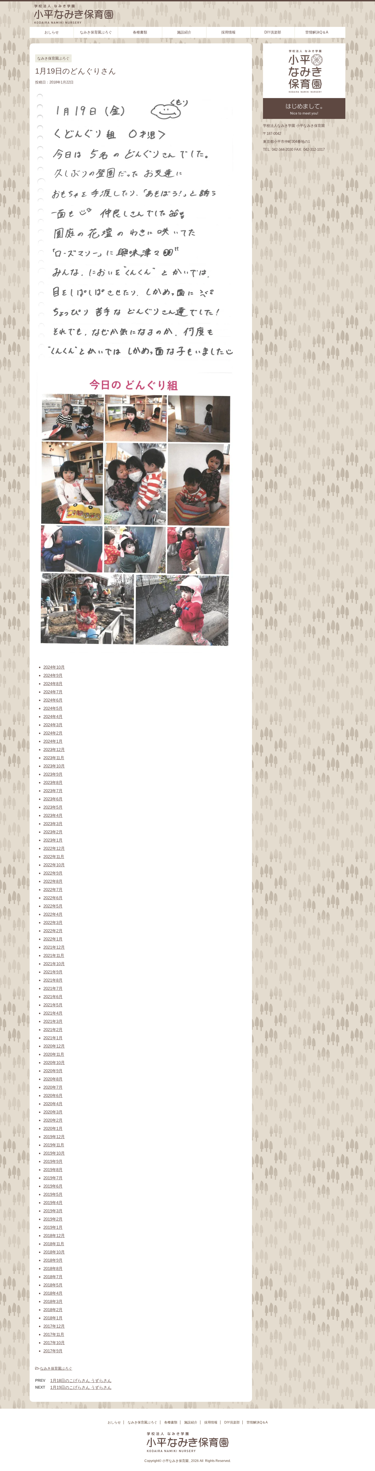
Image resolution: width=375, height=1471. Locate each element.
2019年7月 (53, 1178)
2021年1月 (53, 1037)
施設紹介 (184, 32)
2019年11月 (53, 1145)
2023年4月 (53, 815)
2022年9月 (53, 873)
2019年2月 (53, 1219)
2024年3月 (53, 724)
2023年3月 (53, 823)
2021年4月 (53, 1013)
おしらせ (51, 32)
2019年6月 (53, 1186)
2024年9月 (53, 675)
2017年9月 (53, 1351)
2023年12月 (54, 749)
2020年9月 (53, 1070)
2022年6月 (53, 897)
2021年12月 (54, 947)
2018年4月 (53, 1293)
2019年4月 (53, 1202)
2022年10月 (54, 864)
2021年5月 (53, 1005)
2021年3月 (53, 1021)
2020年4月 (53, 1103)
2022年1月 (53, 939)
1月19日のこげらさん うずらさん (80, 1387)
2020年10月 (54, 1062)
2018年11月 (53, 1243)
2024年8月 (53, 683)
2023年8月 (53, 782)
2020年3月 (53, 1112)
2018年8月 (53, 1268)
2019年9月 (53, 1161)
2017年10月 (54, 1342)
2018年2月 (53, 1309)
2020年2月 (53, 1120)
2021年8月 (53, 980)
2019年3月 (53, 1210)
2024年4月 (53, 716)
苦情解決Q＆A (316, 32)
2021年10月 (54, 963)
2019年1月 (53, 1227)
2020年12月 (54, 1046)
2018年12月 (54, 1235)
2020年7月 (53, 1087)
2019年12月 (54, 1136)
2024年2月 (53, 733)
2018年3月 (53, 1301)
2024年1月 (53, 741)
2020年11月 (53, 1054)
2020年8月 (53, 1079)
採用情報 (228, 32)
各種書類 (140, 32)
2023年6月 (53, 799)
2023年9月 (53, 774)
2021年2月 (53, 1029)
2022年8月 (53, 881)
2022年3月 (53, 922)
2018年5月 (53, 1285)
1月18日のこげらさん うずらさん (80, 1380)
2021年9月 (53, 972)
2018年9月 (53, 1260)
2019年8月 (53, 1169)
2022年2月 (53, 930)
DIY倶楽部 (272, 32)
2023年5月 (53, 807)
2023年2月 (53, 832)
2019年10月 (54, 1153)
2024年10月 (54, 667)
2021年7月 (53, 988)
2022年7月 (53, 889)
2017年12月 (54, 1326)
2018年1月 (53, 1318)
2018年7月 (53, 1276)
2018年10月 (54, 1252)
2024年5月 (53, 708)
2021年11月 (53, 955)
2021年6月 (53, 996)
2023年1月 (53, 840)
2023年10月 (54, 766)
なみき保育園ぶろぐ (96, 32)
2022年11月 (53, 856)
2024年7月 (53, 692)
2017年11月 (53, 1334)
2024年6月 (53, 700)
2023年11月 (53, 757)
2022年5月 (53, 906)
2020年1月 (53, 1128)
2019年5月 (53, 1194)
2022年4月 (53, 914)
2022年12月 (54, 848)
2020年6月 (53, 1095)
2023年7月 (53, 790)
